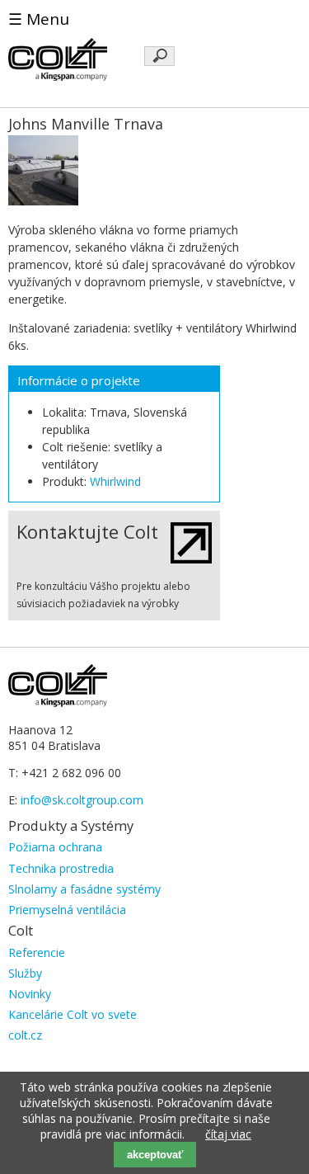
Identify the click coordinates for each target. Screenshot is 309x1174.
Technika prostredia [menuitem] (61, 868)
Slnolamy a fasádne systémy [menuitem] (84, 889)
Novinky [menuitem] (29, 994)
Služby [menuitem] (25, 973)
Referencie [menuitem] (36, 952)
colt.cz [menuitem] (25, 1035)
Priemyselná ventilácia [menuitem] (67, 909)
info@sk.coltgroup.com (82, 800)
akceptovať (155, 1154)
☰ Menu (38, 19)
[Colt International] (57, 76)
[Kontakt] (191, 559)
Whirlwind (115, 481)
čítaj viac (228, 1134)
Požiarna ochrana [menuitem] (55, 847)
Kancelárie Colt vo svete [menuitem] (72, 1014)
